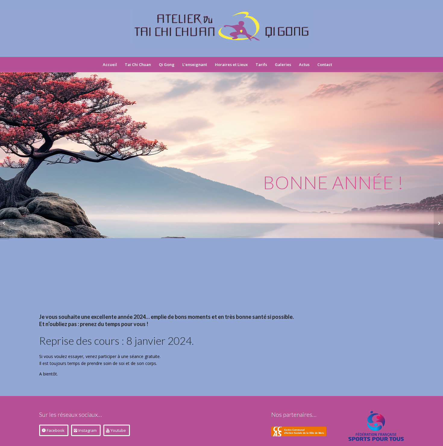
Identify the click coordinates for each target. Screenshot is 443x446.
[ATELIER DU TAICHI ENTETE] (221, 33)
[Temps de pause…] (438, 223)
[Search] (340, 64)
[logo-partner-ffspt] (376, 426)
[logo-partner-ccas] (299, 431)
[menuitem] (110, 64)
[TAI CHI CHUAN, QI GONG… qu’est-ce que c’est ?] (4, 223)
